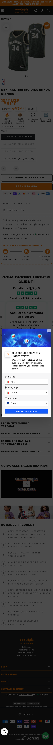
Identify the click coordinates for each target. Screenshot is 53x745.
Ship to (11, 377)
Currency (13, 398)
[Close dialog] (49, 330)
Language (13, 387)
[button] (26, 382)
